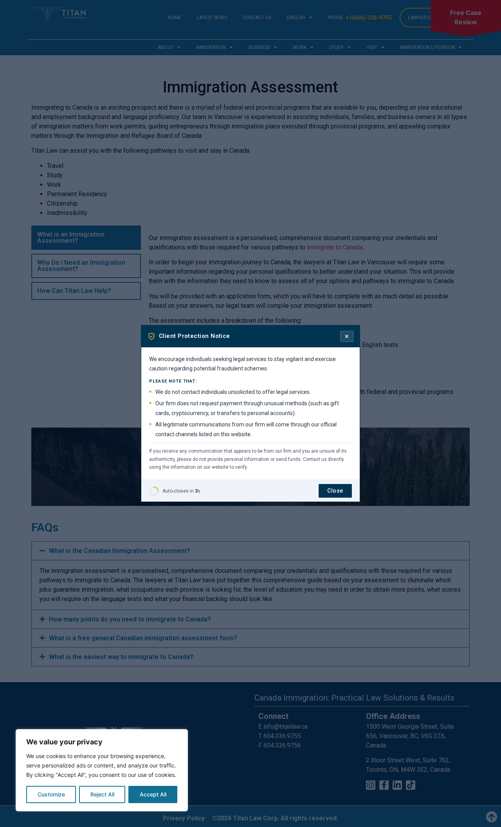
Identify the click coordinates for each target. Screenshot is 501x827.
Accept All (153, 794)
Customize (51, 794)
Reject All (102, 794)
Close (335, 491)
